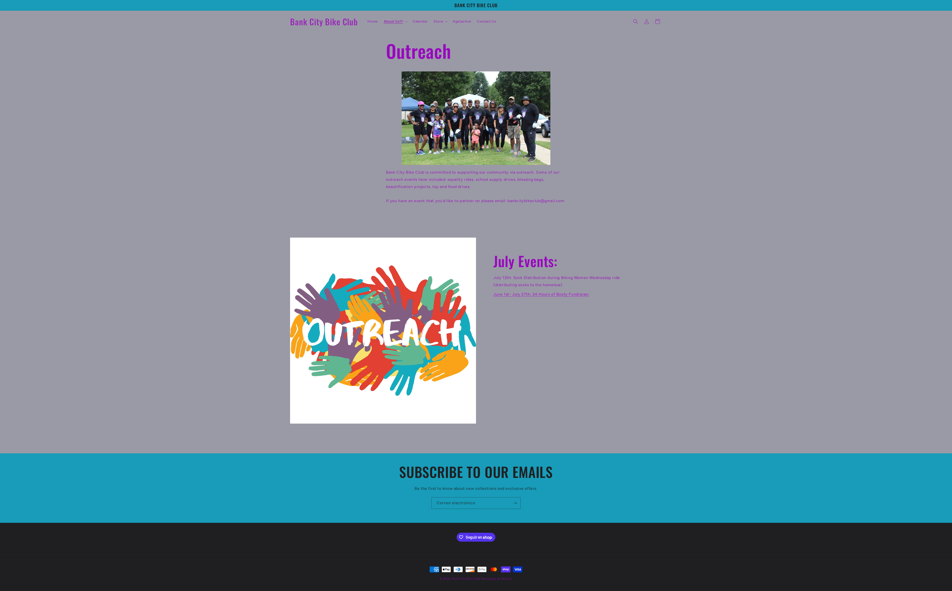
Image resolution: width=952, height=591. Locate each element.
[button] (395, 21)
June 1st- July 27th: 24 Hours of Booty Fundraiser (541, 294)
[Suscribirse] (514, 503)
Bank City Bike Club (466, 578)
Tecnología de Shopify (496, 578)
